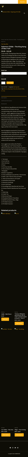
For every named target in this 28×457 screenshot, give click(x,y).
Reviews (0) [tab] (4, 104)
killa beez (6, 89)
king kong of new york (12, 89)
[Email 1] (17, 447)
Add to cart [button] (5, 319)
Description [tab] (4, 97)
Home (2, 39)
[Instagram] (12, 447)
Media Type (4, 70)
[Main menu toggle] (25, 6)
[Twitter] (15, 447)
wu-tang (3, 90)
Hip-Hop (6, 39)
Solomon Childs (21, 89)
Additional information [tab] (6, 100)
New (7, 44)
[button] (21, 2)
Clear (2, 75)
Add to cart (10, 82)
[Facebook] (10, 447)
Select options (19, 323)
